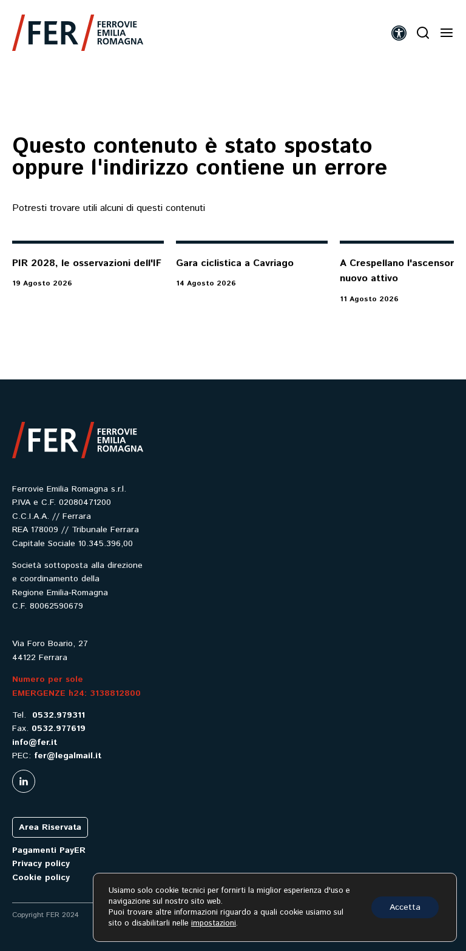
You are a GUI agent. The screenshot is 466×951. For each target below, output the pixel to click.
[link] (77, 33)
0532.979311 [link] (58, 715)
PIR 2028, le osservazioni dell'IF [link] (86, 263)
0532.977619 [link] (59, 728)
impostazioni (213, 923)
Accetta (405, 907)
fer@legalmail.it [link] (67, 756)
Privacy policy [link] (41, 864)
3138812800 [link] (115, 693)
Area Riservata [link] (50, 827)
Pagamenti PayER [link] (49, 850)
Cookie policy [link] (41, 878)
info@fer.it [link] (34, 742)
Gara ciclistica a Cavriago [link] (235, 263)
